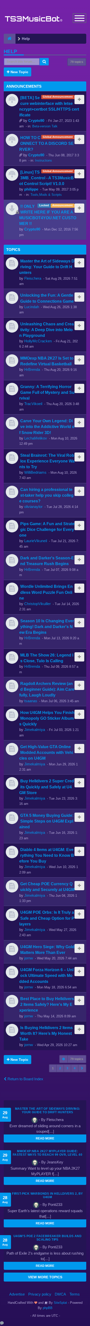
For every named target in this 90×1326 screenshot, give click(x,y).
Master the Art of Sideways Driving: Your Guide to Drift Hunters (46, 267)
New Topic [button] (19, 72)
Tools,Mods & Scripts (46, 195)
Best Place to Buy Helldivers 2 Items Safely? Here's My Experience (46, 1004)
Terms (75, 1294)
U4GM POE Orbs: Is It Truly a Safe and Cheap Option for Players (46, 918)
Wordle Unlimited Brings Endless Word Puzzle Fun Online (46, 592)
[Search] (44, 61)
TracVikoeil (33, 404)
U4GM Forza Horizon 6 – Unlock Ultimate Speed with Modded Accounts (46, 975)
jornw (28, 958)
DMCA (60, 1294)
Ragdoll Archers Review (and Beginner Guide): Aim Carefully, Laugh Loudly (46, 689)
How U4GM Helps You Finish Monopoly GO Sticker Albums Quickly (46, 718)
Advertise (17, 1294)
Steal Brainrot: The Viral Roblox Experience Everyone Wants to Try (46, 461)
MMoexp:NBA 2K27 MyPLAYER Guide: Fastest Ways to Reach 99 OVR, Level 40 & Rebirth (47, 1154)
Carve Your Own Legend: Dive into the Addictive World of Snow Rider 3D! (46, 427)
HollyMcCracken (38, 341)
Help (10, 51)
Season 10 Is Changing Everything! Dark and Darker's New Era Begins (46, 627)
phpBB (47, 1308)
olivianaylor (33, 506)
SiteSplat (60, 1303)
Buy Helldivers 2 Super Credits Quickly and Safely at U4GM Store (46, 787)
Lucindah (31, 307)
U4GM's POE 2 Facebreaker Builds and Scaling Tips (48, 1237)
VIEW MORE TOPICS (45, 1277)
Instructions (43, 160)
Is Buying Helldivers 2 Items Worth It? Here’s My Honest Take (46, 1033)
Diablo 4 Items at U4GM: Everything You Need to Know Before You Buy (46, 855)
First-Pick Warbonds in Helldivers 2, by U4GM (47, 1195)
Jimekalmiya (34, 729)
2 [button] (60, 1068)
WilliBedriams (35, 472)
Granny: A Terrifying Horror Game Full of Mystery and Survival (46, 392)
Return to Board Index (24, 1079)
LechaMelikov (35, 438)
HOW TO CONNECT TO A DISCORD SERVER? (46, 143)
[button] (82, 1068)
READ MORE (45, 1138)
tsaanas (30, 701)
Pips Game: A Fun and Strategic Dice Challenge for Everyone (46, 529)
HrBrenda (32, 369)
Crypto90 (36, 120)
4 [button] (75, 1068)
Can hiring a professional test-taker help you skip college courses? (46, 495)
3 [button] (67, 1068)
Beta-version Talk (45, 126)
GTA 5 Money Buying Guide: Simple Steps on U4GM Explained (46, 821)
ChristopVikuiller (37, 604)
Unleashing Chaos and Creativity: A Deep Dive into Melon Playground (46, 330)
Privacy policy (39, 1294)
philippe (31, 189)
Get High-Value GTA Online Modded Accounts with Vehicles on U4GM (46, 752)
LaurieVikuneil (35, 541)
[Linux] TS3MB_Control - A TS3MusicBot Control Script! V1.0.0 (46, 178)
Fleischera (32, 278)
